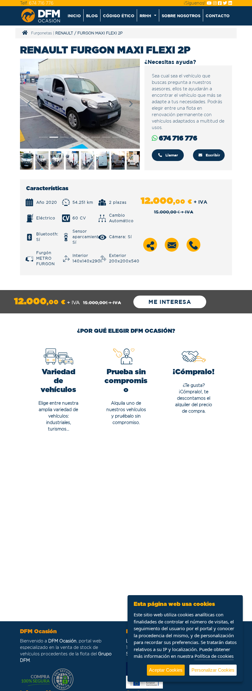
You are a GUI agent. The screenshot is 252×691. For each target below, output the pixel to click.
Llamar (171, 155)
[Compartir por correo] (171, 245)
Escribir (212, 155)
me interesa (169, 302)
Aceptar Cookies (166, 670)
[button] (148, 15)
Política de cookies (214, 656)
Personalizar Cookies (212, 670)
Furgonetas (41, 33)
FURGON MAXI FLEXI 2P (100, 33)
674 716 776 (41, 3)
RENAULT (64, 33)
